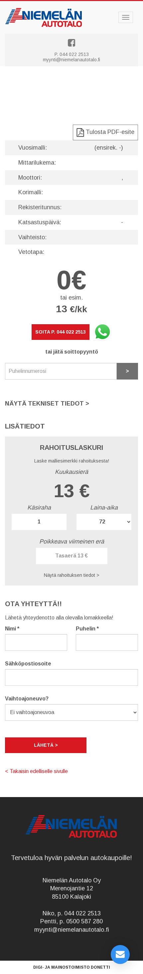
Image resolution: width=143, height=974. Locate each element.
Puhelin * (87, 628)
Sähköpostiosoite (28, 663)
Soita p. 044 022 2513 (60, 332)
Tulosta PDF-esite (109, 132)
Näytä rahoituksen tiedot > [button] (71, 575)
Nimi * (12, 628)
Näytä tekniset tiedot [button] (47, 403)
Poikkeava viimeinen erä (71, 541)
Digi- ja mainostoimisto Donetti (71, 967)
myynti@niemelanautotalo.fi (71, 59)
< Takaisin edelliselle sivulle (36, 771)
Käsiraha (39, 507)
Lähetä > (46, 745)
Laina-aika (104, 507)
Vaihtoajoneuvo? (27, 698)
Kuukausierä (71, 472)
